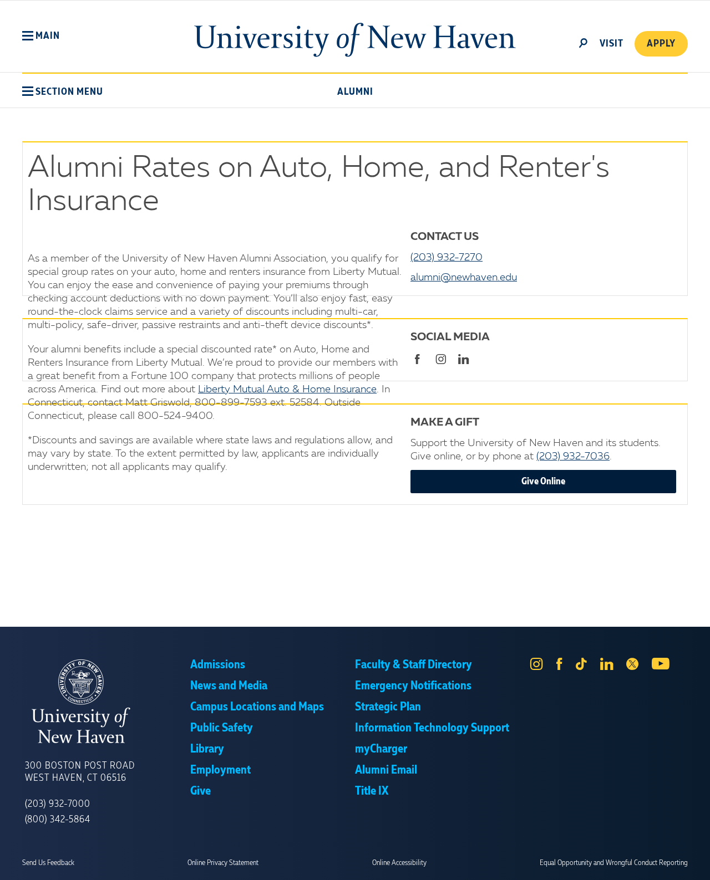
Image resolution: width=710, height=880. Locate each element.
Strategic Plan (388, 707)
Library (207, 749)
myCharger (381, 749)
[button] (41, 36)
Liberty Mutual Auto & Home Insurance (287, 390)
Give (200, 791)
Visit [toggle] (611, 44)
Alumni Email (386, 770)
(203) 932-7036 (573, 457)
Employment (220, 770)
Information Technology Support (432, 728)
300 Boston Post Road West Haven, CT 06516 (80, 772)
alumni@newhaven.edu (463, 278)
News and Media (228, 686)
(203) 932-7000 (57, 804)
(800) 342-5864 (57, 820)
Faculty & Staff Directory (413, 665)
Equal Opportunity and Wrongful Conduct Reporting (614, 863)
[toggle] (584, 42)
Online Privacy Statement (222, 863)
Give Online (543, 482)
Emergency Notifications (413, 686)
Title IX (371, 791)
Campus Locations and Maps (257, 707)
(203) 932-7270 (446, 258)
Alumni (355, 92)
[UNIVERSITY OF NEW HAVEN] (107, 701)
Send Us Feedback (48, 863)
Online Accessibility (399, 863)
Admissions (217, 665)
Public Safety (221, 728)
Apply (661, 44)
